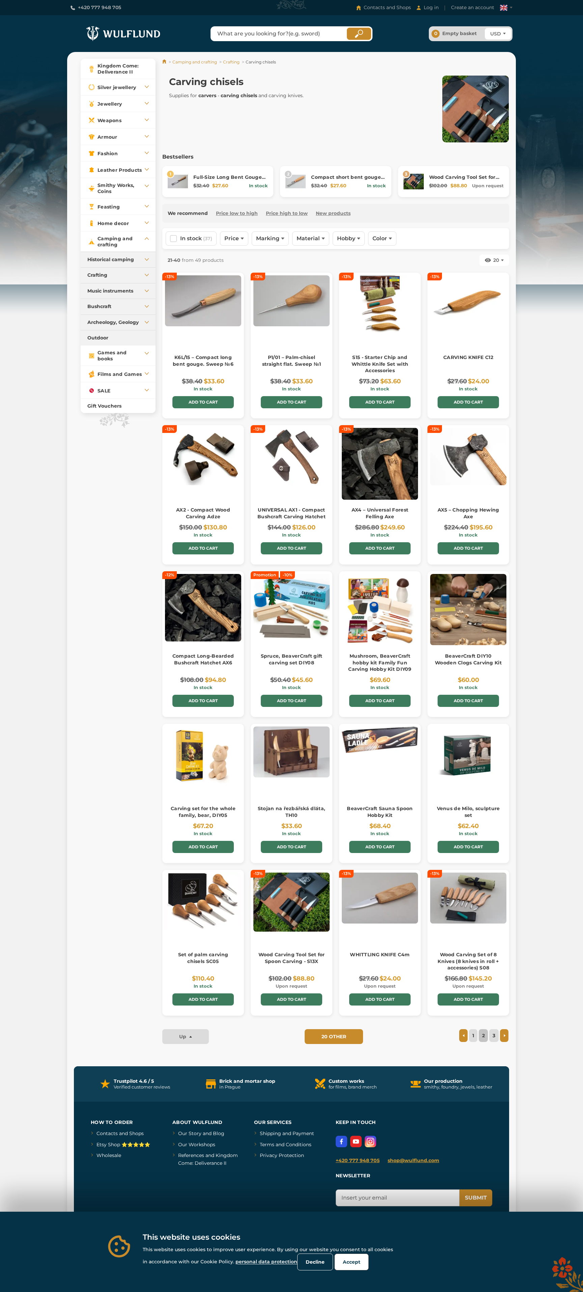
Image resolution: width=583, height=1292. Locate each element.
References (191, 1155)
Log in (431, 7)
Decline (315, 1262)
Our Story (189, 1133)
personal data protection (266, 1262)
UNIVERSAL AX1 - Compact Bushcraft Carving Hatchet (291, 513)
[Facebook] (341, 1141)
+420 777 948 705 (99, 7)
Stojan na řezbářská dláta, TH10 (291, 811)
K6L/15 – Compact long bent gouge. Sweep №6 (203, 360)
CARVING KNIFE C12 (468, 357)
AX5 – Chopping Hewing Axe (468, 513)
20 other (334, 1037)
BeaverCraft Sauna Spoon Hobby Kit (380, 811)
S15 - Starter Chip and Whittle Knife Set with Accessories (380, 364)
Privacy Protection (282, 1155)
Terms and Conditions (285, 1145)
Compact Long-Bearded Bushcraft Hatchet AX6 (203, 659)
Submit (476, 1197)
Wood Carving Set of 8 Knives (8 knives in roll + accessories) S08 (468, 961)
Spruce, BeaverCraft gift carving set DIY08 (292, 659)
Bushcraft (99, 306)
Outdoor (97, 338)
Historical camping (110, 259)
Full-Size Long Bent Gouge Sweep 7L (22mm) (227, 180)
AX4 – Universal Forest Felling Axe (380, 513)
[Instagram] (370, 1141)
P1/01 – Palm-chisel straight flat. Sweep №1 (291, 360)
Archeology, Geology (113, 322)
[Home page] (164, 61)
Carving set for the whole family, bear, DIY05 (203, 811)
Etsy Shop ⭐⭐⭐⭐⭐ (123, 1145)
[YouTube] (356, 1141)
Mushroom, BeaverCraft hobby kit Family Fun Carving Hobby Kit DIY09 (379, 662)
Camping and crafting (194, 61)
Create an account (472, 7)
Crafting (97, 275)
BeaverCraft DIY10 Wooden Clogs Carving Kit (468, 659)
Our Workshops (196, 1145)
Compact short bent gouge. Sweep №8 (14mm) (346, 180)
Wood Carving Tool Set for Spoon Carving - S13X (462, 180)
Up (183, 1037)
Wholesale (108, 1155)
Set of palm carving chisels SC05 (203, 958)
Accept (351, 1262)
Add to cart (203, 402)
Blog (218, 1133)
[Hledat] (359, 34)
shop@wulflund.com (413, 1160)
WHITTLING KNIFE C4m (380, 955)
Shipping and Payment (287, 1133)
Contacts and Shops (387, 7)
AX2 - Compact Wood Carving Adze (203, 513)
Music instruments (110, 291)
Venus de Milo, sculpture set (468, 811)
